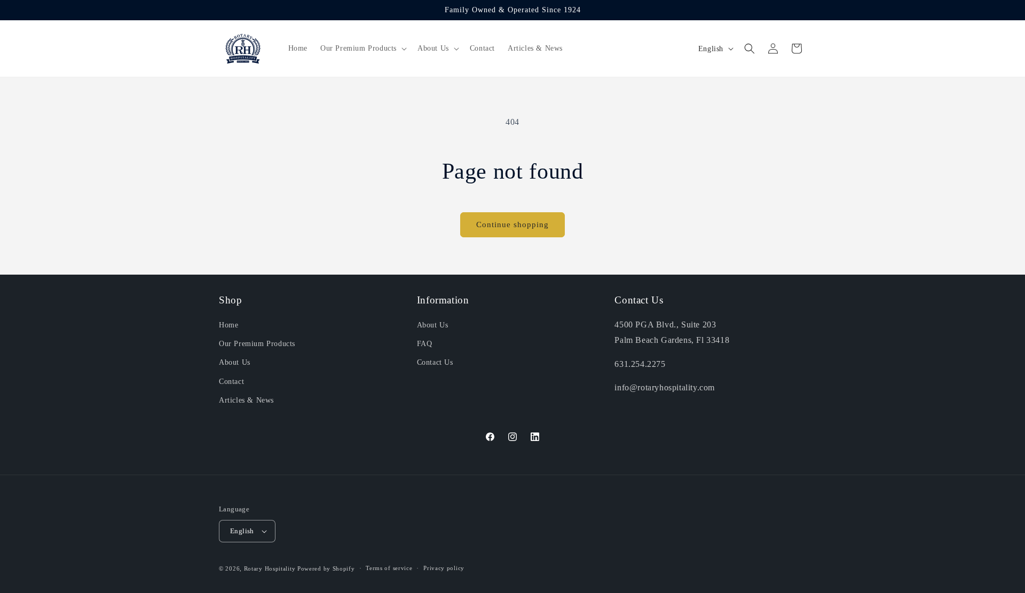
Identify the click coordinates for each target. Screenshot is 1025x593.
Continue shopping (512, 224)
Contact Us (435, 363)
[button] (362, 48)
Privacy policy (443, 568)
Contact (231, 382)
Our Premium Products (257, 344)
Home (228, 325)
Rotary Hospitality (270, 568)
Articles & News (246, 400)
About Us (234, 363)
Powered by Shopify (326, 568)
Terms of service (389, 568)
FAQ (424, 344)
